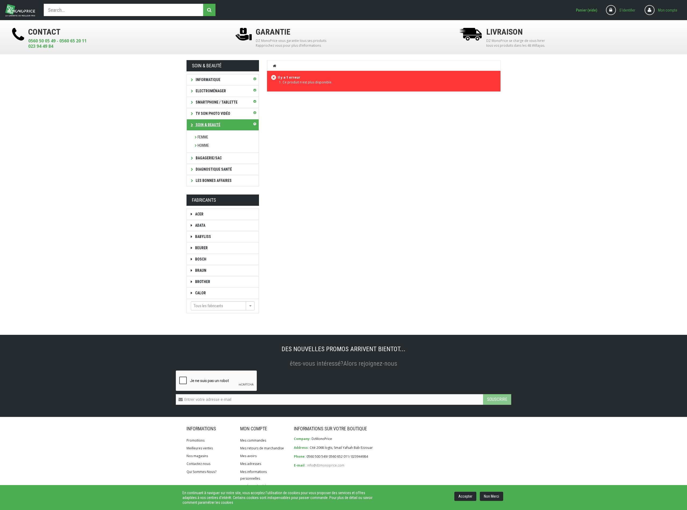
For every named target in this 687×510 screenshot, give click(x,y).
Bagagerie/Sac (208, 158)
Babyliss (202, 236)
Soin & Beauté (207, 125)
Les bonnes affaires (213, 180)
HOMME (203, 145)
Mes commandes (253, 440)
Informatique (207, 80)
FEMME (203, 137)
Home (274, 65)
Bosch (200, 259)
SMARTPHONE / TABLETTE (216, 102)
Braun (200, 270)
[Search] (209, 10)
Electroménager (210, 91)
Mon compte (667, 10)
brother (202, 282)
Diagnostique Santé (213, 169)
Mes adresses (250, 463)
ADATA (199, 225)
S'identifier (627, 10)
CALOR (200, 293)
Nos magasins (197, 456)
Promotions (195, 440)
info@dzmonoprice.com (325, 465)
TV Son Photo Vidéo (212, 113)
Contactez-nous (198, 463)
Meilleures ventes (200, 448)
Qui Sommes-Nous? (201, 471)
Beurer (201, 248)
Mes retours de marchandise (262, 448)
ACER (198, 214)
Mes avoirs (248, 456)
